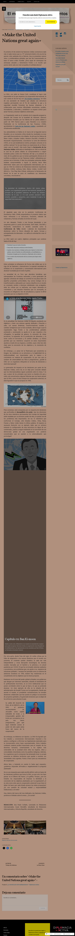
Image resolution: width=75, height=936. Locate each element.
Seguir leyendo (37, 26)
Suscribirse (51, 21)
